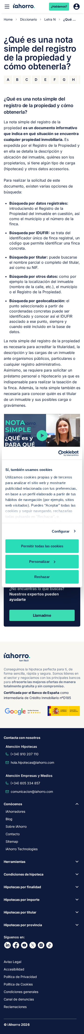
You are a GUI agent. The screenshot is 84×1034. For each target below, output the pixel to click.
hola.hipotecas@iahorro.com (32, 762)
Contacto (13, 834)
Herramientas (14, 862)
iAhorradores (15, 811)
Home (8, 19)
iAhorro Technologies (22, 849)
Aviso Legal (12, 962)
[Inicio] (24, 6)
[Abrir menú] (7, 6)
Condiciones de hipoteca (23, 874)
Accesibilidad (14, 969)
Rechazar (42, 577)
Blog (9, 819)
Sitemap (12, 841)
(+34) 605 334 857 (25, 783)
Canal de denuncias (19, 999)
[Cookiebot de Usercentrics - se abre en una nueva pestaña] (59, 453)
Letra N (50, 19)
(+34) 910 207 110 (24, 754)
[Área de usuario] (76, 6)
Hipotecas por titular (20, 912)
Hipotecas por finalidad (22, 887)
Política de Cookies (18, 984)
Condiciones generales (21, 992)
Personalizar (39, 561)
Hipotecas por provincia (23, 925)
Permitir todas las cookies (42, 546)
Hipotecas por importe (21, 900)
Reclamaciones (15, 1007)
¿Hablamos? (59, 6)
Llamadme (42, 615)
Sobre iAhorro (16, 826)
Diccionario (28, 19)
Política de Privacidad (20, 977)
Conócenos (13, 804)
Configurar (61, 531)
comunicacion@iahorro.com (32, 791)
